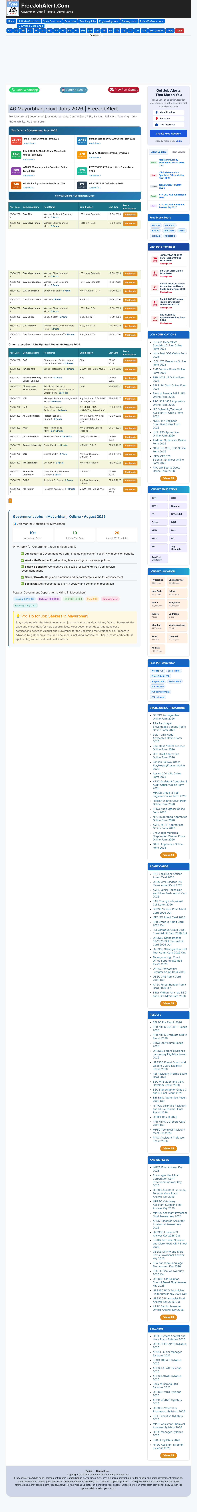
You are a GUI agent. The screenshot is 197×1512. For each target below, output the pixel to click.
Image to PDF (158, 681)
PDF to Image (158, 697)
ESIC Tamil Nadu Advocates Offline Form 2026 (167, 738)
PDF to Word (175, 681)
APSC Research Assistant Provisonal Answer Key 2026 (169, 1224)
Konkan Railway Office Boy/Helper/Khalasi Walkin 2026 (169, 765)
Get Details (130, 214)
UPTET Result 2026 (165, 1117)
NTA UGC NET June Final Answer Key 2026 (171, 206)
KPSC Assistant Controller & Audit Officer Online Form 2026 (170, 785)
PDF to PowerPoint (160, 692)
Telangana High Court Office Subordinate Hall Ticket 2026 (167, 961)
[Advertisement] (98, 59)
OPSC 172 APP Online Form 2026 (106, 183)
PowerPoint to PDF (160, 676)
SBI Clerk (156, 236)
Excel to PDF (174, 671)
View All (168, 478)
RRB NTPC (170, 236)
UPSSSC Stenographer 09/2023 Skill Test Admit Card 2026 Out (168, 941)
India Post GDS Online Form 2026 (41, 138)
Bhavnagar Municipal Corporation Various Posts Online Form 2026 (169, 836)
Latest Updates (158, 152)
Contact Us (102, 1471)
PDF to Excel (158, 686)
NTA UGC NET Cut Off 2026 (170, 186)
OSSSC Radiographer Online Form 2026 (44, 183)
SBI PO (182, 230)
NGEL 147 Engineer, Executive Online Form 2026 (166, 424)
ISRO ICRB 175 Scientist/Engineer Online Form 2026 (168, 460)
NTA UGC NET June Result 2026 (172, 196)
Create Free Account (168, 133)
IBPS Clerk (169, 230)
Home (11, 21)
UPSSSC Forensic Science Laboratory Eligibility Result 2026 (169, 1054)
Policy (89, 1471)
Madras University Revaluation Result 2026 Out (171, 162)
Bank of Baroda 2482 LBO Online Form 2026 (112, 138)
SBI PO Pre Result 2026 (167, 1022)
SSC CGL (156, 225)
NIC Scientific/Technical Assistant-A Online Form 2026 (168, 413)
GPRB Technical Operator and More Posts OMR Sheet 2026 (170, 1243)
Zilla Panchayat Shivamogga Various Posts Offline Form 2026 (169, 727)
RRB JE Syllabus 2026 (166, 1440)
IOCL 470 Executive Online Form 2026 (109, 152)
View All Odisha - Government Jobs (74, 195)
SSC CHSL (170, 225)
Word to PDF (157, 671)
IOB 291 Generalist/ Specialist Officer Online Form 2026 (171, 175)
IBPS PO (155, 230)
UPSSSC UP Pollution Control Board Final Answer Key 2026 (170, 1282)
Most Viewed (178, 152)
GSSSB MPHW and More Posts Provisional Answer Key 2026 (168, 1255)
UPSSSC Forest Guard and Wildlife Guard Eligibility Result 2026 (169, 1066)
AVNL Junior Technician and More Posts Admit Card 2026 (170, 893)
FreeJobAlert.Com (45, 5)
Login (179, 141)
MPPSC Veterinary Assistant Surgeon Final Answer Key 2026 (167, 1205)
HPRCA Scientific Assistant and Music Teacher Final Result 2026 (169, 1109)
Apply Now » (30, 143)
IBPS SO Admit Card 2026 (169, 917)
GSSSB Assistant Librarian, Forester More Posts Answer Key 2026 (169, 1193)
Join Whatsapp (27, 90)
